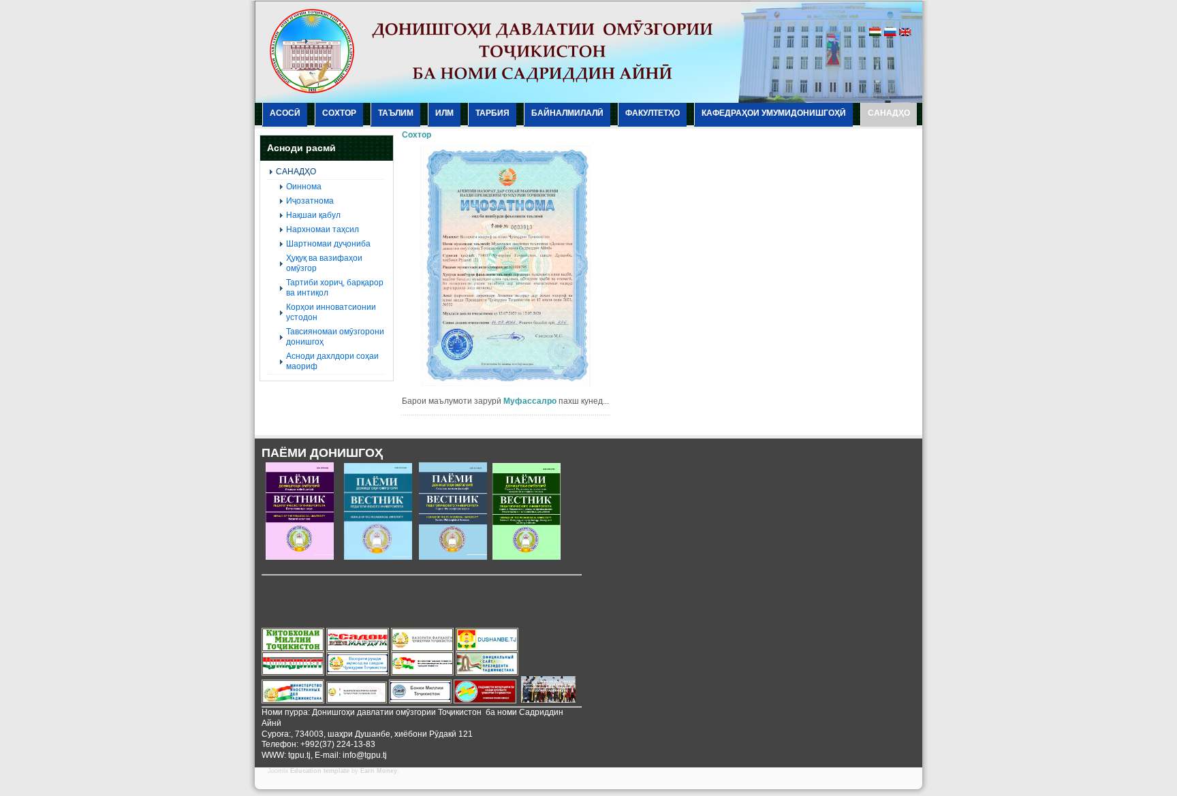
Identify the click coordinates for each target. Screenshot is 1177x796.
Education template (319, 770)
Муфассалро (529, 401)
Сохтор (416, 135)
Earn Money (378, 770)
